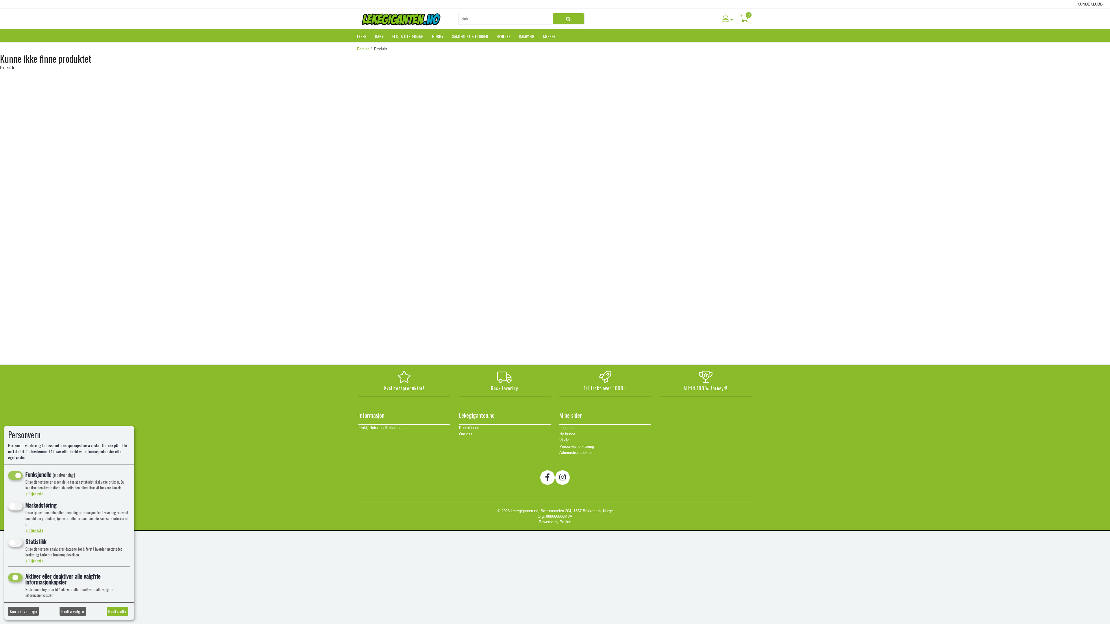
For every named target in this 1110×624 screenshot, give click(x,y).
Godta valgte (72, 611)
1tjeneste (34, 494)
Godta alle (117, 611)
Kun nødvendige (23, 611)
